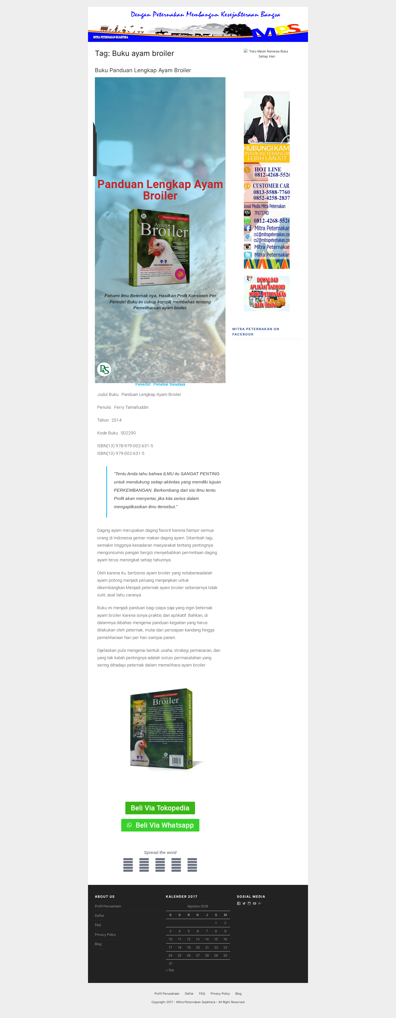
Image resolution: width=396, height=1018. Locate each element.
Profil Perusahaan (108, 906)
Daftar (99, 915)
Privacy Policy (105, 934)
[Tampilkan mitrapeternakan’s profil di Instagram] (249, 903)
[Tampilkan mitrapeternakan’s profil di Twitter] (244, 903)
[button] (158, 781)
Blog (98, 944)
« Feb (170, 970)
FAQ (98, 925)
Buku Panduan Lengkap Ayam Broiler (143, 70)
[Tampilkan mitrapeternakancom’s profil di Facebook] (239, 903)
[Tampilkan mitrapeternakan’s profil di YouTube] (254, 903)
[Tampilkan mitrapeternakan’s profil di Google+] (260, 903)
